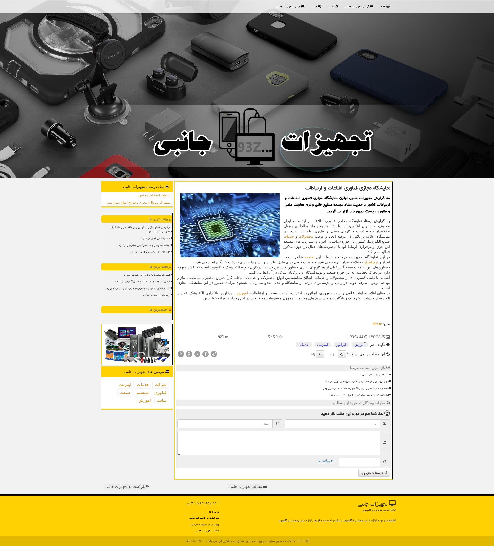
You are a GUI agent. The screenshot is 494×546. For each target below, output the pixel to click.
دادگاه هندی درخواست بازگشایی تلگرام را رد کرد (144, 245)
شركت (160, 384)
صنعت (309, 257)
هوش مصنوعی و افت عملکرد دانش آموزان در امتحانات (141, 281)
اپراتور (341, 345)
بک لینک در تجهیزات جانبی (204, 517)
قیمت (332, 6)
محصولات (306, 236)
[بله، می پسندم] (342, 354)
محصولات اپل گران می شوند (155, 238)
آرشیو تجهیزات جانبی (358, 6)
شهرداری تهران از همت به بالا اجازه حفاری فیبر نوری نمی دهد (356, 381)
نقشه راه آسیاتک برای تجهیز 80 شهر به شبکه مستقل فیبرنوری (356, 388)
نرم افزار (371, 262)
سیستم (142, 392)
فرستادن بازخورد (372, 473)
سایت (161, 400)
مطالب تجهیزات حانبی (246, 487)
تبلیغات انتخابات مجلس (155, 195)
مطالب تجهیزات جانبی (207, 530)
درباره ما (214, 511)
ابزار (315, 6)
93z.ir (377, 324)
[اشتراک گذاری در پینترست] (189, 354)
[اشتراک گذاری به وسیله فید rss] (180, 354)
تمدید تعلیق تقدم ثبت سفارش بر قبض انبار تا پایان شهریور (138, 288)
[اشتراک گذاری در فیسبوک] (205, 354)
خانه (383, 6)
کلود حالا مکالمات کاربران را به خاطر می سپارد (147, 275)
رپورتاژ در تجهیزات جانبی (205, 524)
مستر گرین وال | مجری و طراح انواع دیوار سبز (139, 202)
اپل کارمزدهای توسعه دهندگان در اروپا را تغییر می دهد (359, 395)
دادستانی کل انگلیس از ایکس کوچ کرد (150, 252)
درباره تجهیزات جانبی (289, 6)
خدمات (289, 236)
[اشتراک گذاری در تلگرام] (213, 354)
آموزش (242, 293)
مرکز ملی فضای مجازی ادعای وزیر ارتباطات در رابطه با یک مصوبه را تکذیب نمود (140, 229)
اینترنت (322, 345)
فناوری (160, 392)
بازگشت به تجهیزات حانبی (125, 487)
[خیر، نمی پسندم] (320, 354)
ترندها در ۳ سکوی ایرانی (375, 374)
